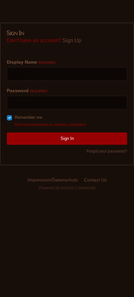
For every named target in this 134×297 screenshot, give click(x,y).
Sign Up (71, 40)
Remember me (28, 117)
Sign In (67, 138)
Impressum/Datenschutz (53, 179)
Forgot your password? (107, 151)
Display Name (31, 62)
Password (27, 90)
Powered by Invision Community (67, 188)
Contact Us (95, 179)
